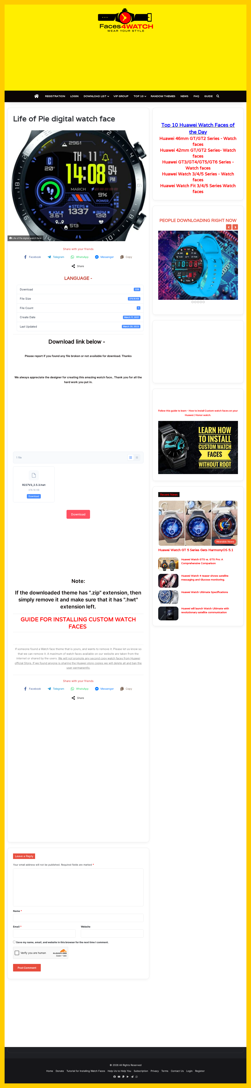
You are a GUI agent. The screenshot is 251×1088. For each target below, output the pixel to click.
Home (49, 1070)
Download (33, 496)
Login (74, 96)
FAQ (196, 96)
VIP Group (121, 96)
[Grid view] (131, 457)
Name (17, 911)
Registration (55, 96)
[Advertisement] (125, 61)
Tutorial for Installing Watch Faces (86, 1070)
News (184, 96)
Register (200, 1070)
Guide (208, 96)
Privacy (155, 1070)
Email (17, 926)
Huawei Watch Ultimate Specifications (204, 592)
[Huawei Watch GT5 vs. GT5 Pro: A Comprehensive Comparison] (168, 564)
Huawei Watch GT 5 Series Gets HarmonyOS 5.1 (195, 550)
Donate (60, 1070)
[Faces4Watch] (125, 20)
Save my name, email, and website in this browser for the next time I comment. (62, 942)
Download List (95, 96)
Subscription (141, 1070)
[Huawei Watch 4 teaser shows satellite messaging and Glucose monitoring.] (168, 581)
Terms (164, 1070)
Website (85, 926)
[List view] (137, 457)
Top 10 (139, 96)
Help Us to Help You (119, 1070)
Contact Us (177, 1070)
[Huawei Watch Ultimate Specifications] (168, 597)
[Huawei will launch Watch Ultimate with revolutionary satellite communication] (168, 613)
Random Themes (163, 96)
